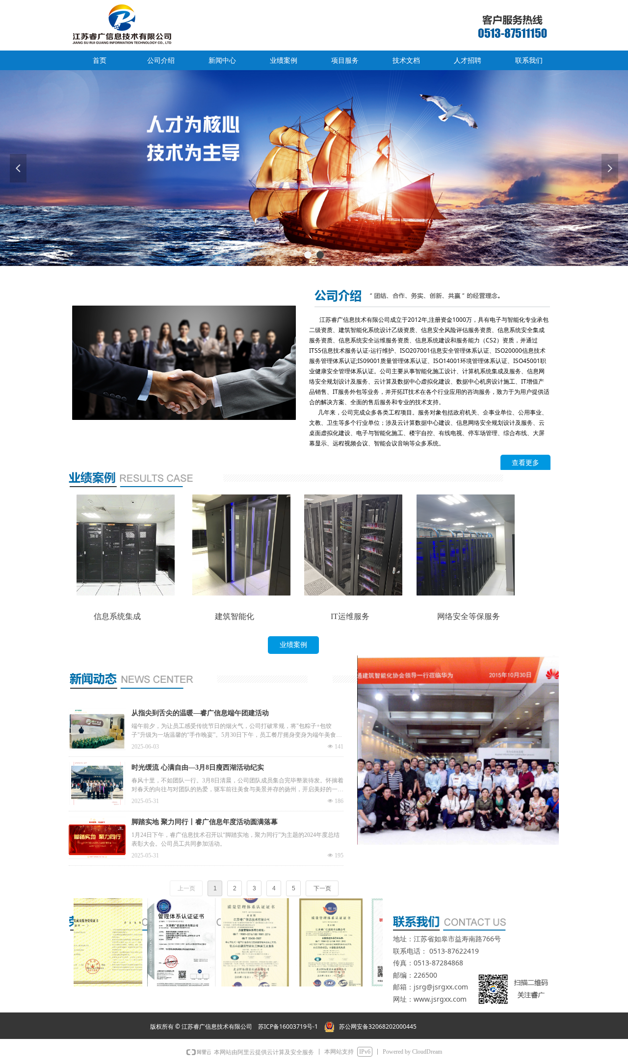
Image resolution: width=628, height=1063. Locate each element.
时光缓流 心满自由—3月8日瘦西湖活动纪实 (197, 767)
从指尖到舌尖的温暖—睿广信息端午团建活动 (200, 713)
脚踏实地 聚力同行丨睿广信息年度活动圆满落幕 (204, 822)
